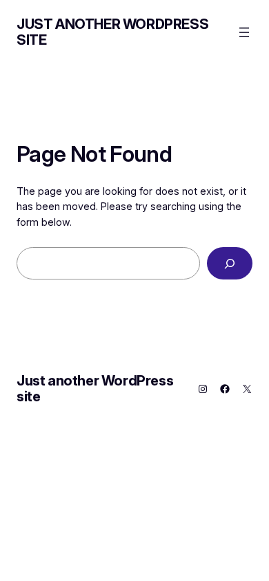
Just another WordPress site (112, 32)
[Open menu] (244, 32)
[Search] (229, 263)
